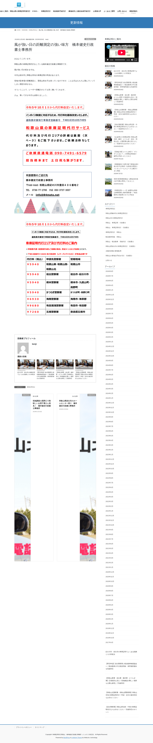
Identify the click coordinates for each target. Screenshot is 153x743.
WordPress (66, 737)
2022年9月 (109, 473)
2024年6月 (109, 375)
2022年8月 (109, 478)
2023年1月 (109, 454)
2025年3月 (109, 332)
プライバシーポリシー (24, 727)
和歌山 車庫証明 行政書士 (27, 368)
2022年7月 (109, 483)
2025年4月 (109, 328)
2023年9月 (109, 417)
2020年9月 (109, 586)
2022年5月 (109, 492)
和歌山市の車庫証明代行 (114, 218)
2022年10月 (110, 469)
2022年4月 (109, 497)
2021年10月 (110, 525)
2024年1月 (109, 398)
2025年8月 (109, 309)
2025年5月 (109, 323)
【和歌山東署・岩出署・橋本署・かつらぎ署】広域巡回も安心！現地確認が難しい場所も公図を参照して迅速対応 (64, 375)
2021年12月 (110, 516)
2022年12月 (110, 459)
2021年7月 (109, 539)
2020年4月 (109, 609)
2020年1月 (109, 624)
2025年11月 (110, 299)
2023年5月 (109, 436)
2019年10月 (110, 638)
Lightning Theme (77, 737)
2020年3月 (109, 614)
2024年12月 (110, 346)
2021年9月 (109, 530)
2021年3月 (109, 558)
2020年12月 (110, 572)
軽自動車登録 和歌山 (113, 237)
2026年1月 (109, 290)
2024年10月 (110, 356)
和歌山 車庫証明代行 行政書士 (64, 368)
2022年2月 (109, 506)
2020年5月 (109, 605)
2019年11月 (110, 633)
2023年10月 (110, 412)
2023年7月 (109, 426)
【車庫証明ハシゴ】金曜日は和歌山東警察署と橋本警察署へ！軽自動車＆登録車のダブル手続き (125, 192)
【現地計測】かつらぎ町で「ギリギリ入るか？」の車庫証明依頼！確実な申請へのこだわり (125, 154)
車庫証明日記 (90, 39)
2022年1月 (109, 511)
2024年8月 (109, 365)
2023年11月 (110, 407)
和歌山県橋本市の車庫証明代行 (117, 213)
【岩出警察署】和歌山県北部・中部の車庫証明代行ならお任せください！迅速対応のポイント (125, 127)
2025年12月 (110, 295)
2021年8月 (109, 534)
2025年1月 (109, 342)
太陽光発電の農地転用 (113, 251)
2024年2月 (109, 393)
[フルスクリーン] (136, 60)
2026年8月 (109, 271)
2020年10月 (110, 581)
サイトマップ (39, 727)
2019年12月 (110, 628)
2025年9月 (109, 304)
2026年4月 (109, 285)
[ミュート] (132, 60)
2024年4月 (109, 384)
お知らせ (51, 368)
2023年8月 (109, 422)
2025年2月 (109, 337)
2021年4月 (109, 553)
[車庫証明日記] (22, 477)
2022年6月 (109, 487)
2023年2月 (109, 450)
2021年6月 (109, 544)
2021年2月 (109, 563)
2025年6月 (109, 318)
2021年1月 (109, 567)
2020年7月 (109, 595)
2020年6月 (109, 600)
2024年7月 (109, 370)
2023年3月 (109, 445)
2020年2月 (109, 619)
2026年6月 (109, 281)
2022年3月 (109, 501)
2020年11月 (110, 577)
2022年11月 (110, 464)
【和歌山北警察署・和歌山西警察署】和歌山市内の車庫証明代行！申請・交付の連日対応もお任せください (84, 375)
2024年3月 (109, 389)
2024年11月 (110, 351)
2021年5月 (109, 548)
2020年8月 (109, 591)
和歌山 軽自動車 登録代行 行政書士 (120, 241)
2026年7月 (109, 276)
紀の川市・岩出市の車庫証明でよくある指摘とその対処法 (26, 373)
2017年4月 (109, 642)
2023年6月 (109, 431)
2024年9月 (109, 360)
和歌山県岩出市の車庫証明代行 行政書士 (120, 246)
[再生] (108, 60)
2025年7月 (109, 313)
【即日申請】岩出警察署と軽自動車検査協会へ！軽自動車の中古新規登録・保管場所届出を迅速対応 (45, 375)
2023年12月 (110, 403)
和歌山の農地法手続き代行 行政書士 (119, 256)
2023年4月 (109, 440)
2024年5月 (109, 379)
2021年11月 (110, 520)
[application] (122, 52)
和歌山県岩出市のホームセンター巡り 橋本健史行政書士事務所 (68, 403)
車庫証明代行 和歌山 (113, 232)
